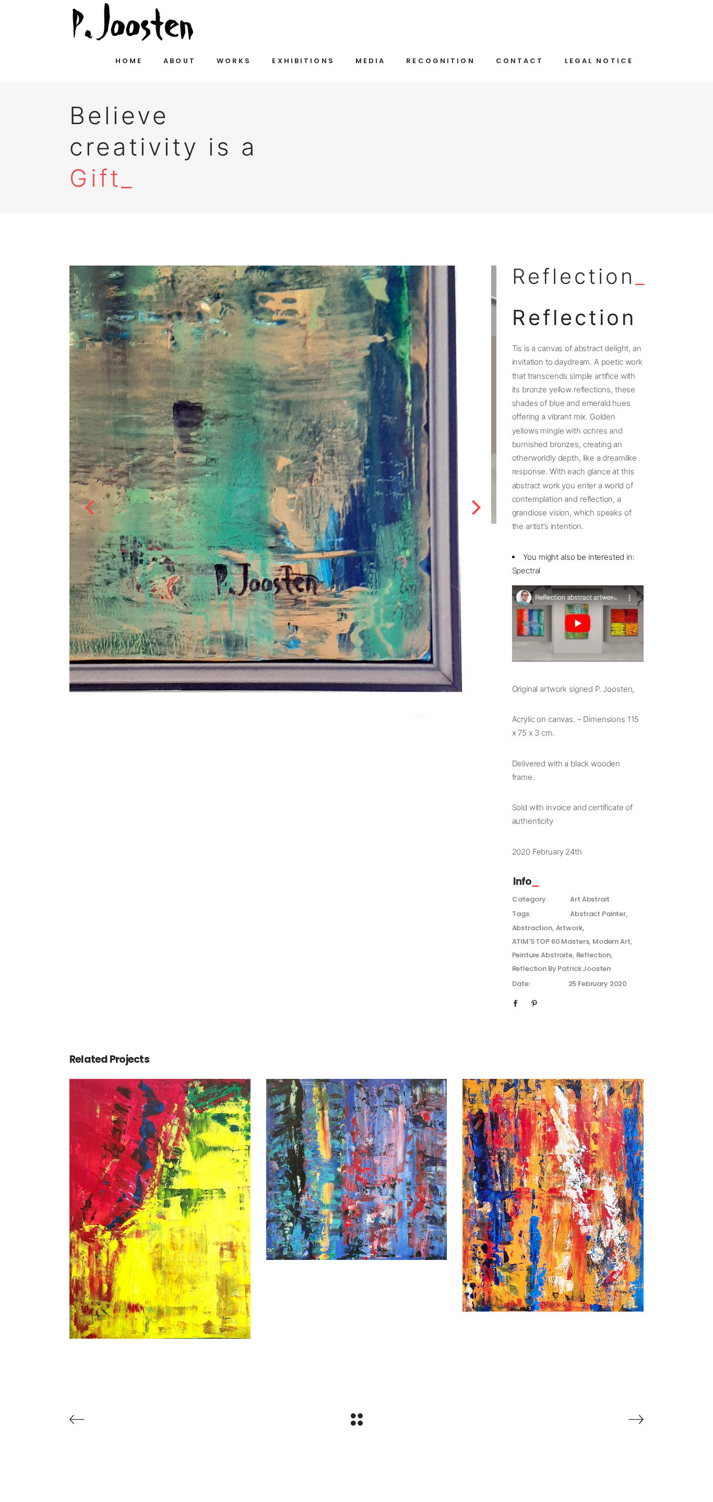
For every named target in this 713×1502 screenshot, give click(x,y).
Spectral (526, 570)
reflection (593, 955)
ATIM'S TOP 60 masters (550, 941)
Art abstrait (589, 899)
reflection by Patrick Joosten (561, 969)
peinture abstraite (542, 955)
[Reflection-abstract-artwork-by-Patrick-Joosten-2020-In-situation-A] (282, 395)
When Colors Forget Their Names (356, 1163)
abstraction (532, 928)
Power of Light (553, 1188)
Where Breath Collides (159, 1202)
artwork (569, 928)
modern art (611, 941)
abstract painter (598, 914)
